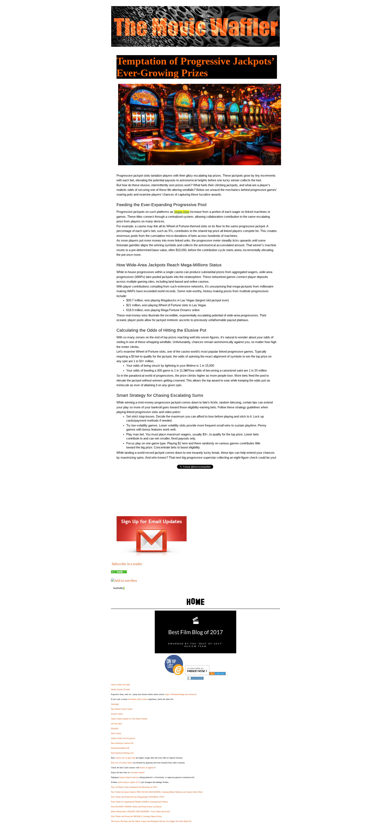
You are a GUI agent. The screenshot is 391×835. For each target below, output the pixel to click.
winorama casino (137, 772)
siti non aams (116, 723)
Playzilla (114, 728)
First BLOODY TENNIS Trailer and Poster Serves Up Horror (136, 806)
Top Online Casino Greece (121, 709)
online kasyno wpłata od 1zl (129, 782)
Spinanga (115, 704)
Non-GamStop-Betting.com (122, 753)
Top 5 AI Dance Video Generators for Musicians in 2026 (134, 787)
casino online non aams (120, 684)
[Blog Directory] (217, 674)
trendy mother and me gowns (123, 738)
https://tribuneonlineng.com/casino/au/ (181, 694)
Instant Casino (117, 714)
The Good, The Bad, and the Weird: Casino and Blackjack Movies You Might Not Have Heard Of (151, 821)
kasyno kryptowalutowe (129, 777)
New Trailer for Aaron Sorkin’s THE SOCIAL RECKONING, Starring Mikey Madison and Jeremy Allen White (156, 792)
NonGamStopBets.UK (120, 748)
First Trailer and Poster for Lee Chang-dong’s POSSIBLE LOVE (137, 797)
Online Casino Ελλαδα (120, 689)
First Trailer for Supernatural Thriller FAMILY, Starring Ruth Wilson (139, 802)
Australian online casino (137, 699)
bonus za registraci (147, 767)
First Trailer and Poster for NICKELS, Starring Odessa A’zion (136, 816)
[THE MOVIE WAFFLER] (119, 572)
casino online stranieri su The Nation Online (129, 719)
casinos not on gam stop (125, 758)
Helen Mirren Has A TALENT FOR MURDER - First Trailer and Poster (140, 811)
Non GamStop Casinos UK (122, 743)
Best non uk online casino (121, 763)
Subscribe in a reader (127, 564)
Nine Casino (116, 733)
